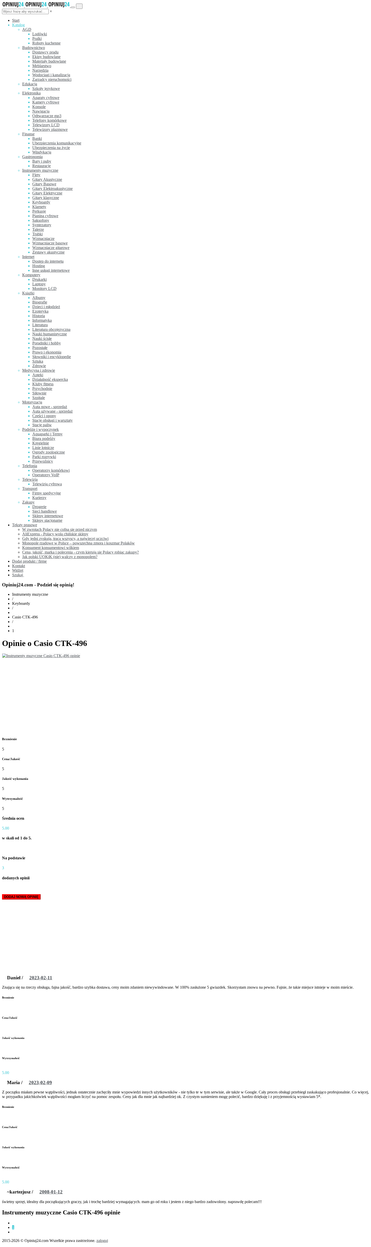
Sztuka (37, 361)
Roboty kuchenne (46, 43)
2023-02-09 (40, 1082)
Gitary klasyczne (45, 197)
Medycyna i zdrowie (38, 370)
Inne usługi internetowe (51, 270)
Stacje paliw (42, 425)
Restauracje (41, 166)
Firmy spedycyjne (46, 493)
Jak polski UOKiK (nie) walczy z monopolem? (59, 557)
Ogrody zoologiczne (48, 452)
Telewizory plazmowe (50, 129)
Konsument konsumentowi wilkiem (50, 547)
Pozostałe (39, 347)
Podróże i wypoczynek (40, 429)
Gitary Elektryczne (47, 193)
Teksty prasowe (24, 525)
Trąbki (37, 234)
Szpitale (38, 397)
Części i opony (44, 416)
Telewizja (30, 479)
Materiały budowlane (49, 61)
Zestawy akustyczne (48, 252)
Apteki (37, 375)
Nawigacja (40, 111)
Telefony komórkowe (49, 120)
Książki (28, 293)
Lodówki (39, 34)
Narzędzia (40, 70)
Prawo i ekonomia (46, 352)
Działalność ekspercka (50, 379)
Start (15, 20)
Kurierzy (39, 497)
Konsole (39, 107)
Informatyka (42, 320)
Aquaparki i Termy (47, 434)
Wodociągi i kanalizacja (51, 75)
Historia (38, 316)
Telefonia (29, 466)
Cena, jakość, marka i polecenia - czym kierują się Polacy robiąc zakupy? (80, 552)
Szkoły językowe (46, 88)
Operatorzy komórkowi (51, 470)
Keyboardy (41, 202)
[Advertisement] (185, 696)
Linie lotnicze (43, 447)
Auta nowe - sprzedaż (49, 407)
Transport (29, 488)
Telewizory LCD (46, 125)
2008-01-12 (51, 1191)
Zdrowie (39, 366)
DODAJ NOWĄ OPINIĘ (21, 897)
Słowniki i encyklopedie (51, 357)
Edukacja (29, 84)
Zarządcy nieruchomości (51, 79)
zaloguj (102, 1240)
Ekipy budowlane (46, 57)
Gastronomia (32, 157)
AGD (26, 29)
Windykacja (41, 152)
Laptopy (39, 284)
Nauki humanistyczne (49, 334)
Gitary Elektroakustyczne (52, 188)
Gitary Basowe (44, 184)
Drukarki (39, 279)
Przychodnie (42, 388)
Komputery (31, 275)
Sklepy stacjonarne (47, 520)
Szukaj (18, 575)
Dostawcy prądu (45, 52)
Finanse (28, 134)
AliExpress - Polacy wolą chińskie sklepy (55, 534)
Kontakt (18, 566)
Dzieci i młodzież (46, 307)
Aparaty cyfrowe (45, 97)
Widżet (17, 570)
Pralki (37, 38)
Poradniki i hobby (46, 343)
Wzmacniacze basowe (50, 243)
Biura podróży (43, 438)
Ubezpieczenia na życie (51, 147)
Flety (36, 175)
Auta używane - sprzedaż (52, 411)
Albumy (38, 297)
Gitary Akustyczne (47, 179)
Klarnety (39, 207)
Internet (28, 257)
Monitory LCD (44, 288)
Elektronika (31, 93)
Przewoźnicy (42, 461)
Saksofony (40, 220)
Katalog (18, 25)
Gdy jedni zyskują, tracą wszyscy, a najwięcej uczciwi (65, 538)
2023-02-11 (40, 977)
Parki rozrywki (44, 457)
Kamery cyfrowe (45, 102)
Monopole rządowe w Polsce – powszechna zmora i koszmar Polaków (78, 543)
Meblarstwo (41, 66)
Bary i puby (41, 161)
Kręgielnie (40, 443)
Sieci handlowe (44, 511)
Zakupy (28, 502)
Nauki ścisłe (42, 338)
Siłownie (39, 393)
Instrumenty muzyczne (40, 170)
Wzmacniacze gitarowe (50, 247)
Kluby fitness (43, 384)
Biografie (39, 302)
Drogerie (39, 507)
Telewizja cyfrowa (47, 484)
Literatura (40, 325)
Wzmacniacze (43, 238)
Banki (37, 138)
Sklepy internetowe (47, 516)
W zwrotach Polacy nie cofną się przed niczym (59, 529)
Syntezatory (41, 225)
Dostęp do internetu (48, 261)
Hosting (38, 266)
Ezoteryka (40, 311)
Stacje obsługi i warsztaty (52, 420)
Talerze (38, 229)
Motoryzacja (32, 402)
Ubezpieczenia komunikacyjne (56, 143)
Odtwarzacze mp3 (46, 116)
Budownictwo (33, 47)
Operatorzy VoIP (45, 475)
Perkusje (39, 211)
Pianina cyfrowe (45, 216)
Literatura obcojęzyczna (51, 329)
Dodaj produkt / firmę (29, 561)
